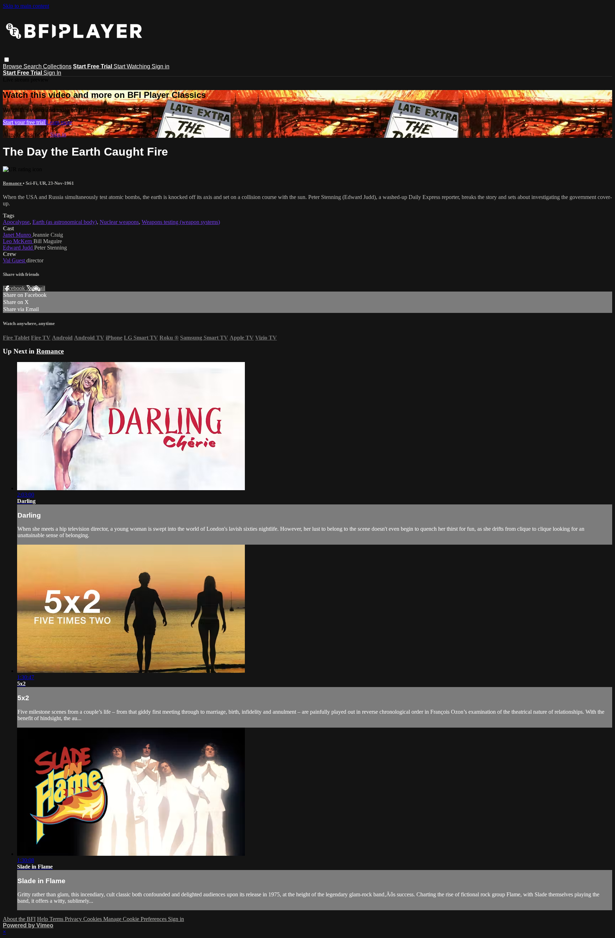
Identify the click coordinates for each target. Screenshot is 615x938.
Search (33, 66)
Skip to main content (26, 6)
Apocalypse (16, 222)
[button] (6, 59)
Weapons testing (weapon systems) (181, 222)
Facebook (14, 288)
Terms (57, 919)
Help (43, 919)
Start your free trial (24, 122)
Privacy (74, 919)
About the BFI (19, 919)
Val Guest (14, 260)
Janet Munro (17, 235)
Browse (13, 66)
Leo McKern (18, 241)
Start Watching (133, 66)
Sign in (160, 66)
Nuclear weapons (119, 222)
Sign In (52, 73)
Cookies (93, 919)
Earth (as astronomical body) (64, 222)
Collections (57, 66)
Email (38, 288)
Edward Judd (18, 248)
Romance (13, 183)
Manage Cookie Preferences (135, 919)
